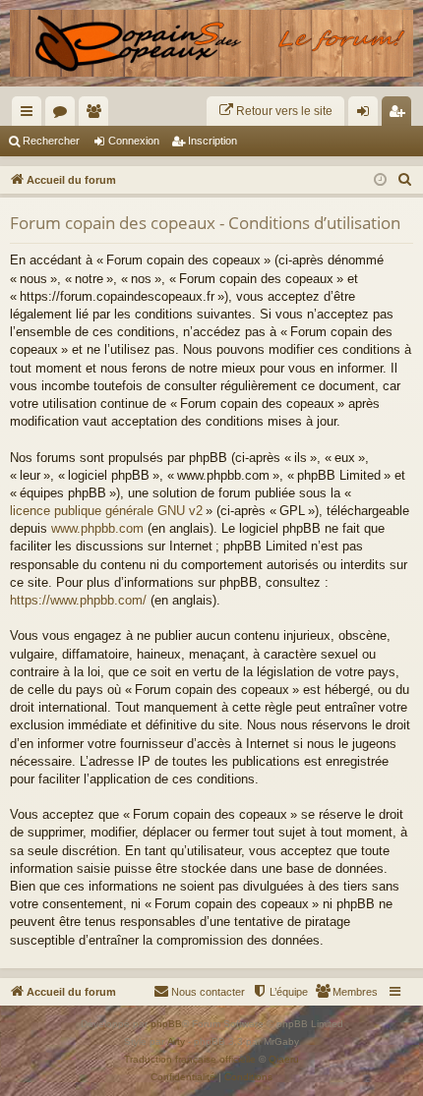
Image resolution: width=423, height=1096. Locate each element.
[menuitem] (275, 111)
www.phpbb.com (97, 528)
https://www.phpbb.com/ (78, 600)
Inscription (212, 140)
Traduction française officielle (190, 1059)
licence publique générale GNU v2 (106, 510)
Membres (97, 115)
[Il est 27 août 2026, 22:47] (380, 180)
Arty (176, 1041)
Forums (64, 115)
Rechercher (51, 140)
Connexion (133, 140)
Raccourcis (30, 115)
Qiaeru (284, 1059)
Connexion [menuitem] (367, 115)
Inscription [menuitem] (400, 115)
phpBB (166, 1023)
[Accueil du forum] (211, 43)
